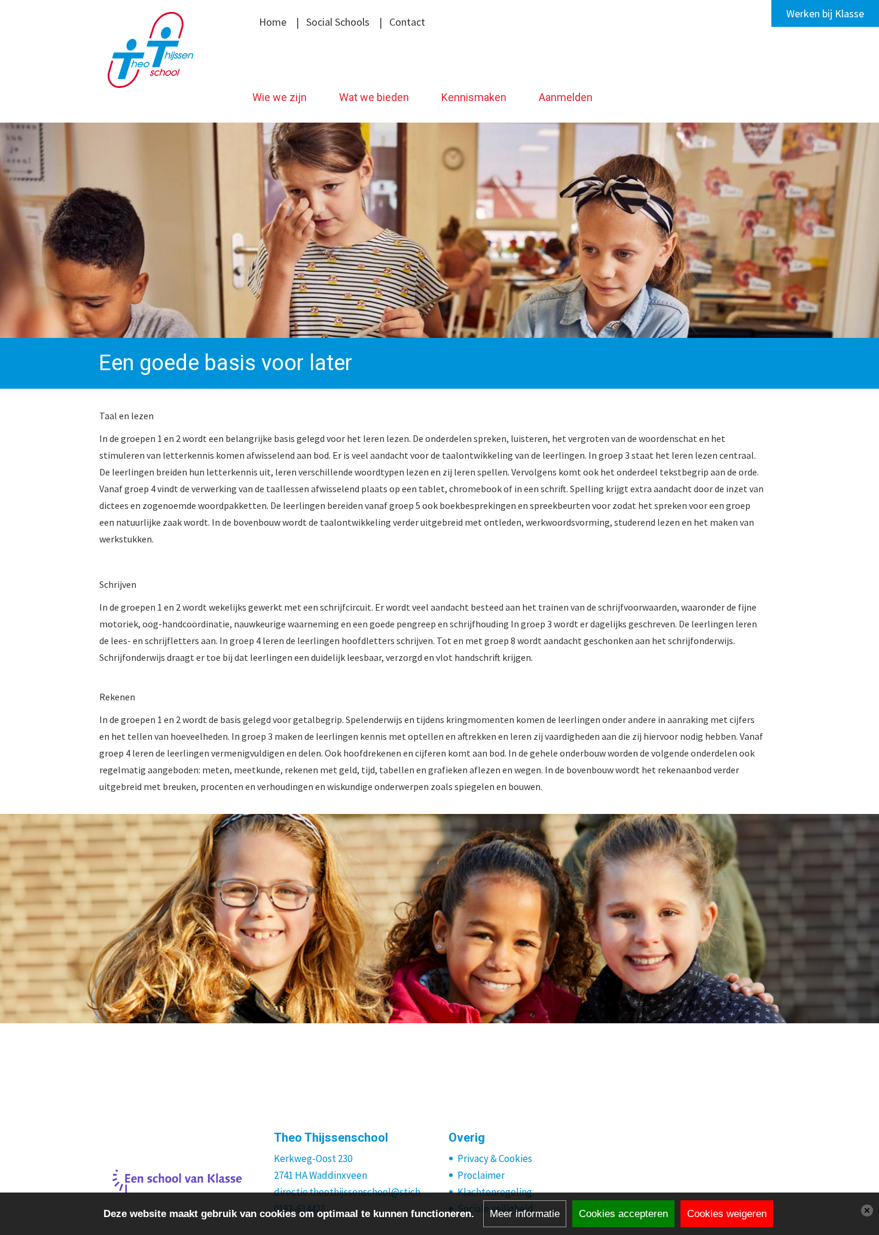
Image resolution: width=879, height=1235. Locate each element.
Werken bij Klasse (825, 13)
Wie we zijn (279, 97)
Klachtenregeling (494, 1192)
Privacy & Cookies (494, 1158)
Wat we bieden (374, 97)
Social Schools (338, 22)
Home (272, 22)
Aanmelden (566, 97)
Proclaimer (481, 1175)
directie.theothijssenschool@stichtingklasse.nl (352, 1192)
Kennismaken (473, 97)
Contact (407, 22)
